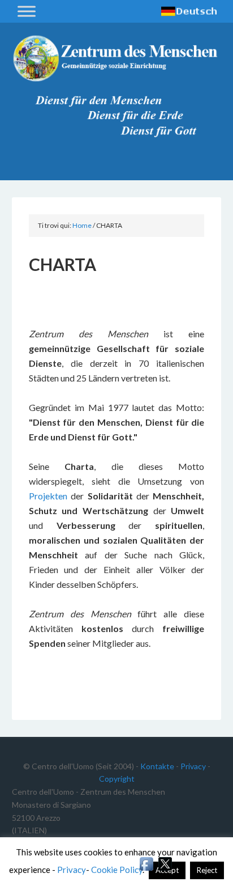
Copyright (117, 778)
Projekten (50, 495)
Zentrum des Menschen (117, 62)
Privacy (193, 766)
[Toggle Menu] (27, 11)
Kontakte (157, 766)
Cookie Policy (117, 869)
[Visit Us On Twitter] (165, 869)
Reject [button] (207, 870)
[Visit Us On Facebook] (146, 869)
